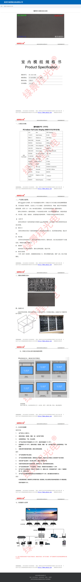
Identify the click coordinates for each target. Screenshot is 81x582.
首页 (1, 6)
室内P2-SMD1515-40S (8, 6)
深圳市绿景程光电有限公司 (13, 2)
